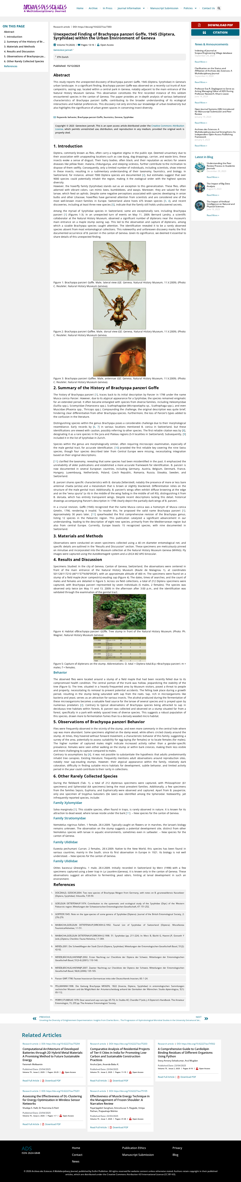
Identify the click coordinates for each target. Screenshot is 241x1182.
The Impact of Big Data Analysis (218, 185)
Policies (188, 8)
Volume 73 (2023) (66, 44)
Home (80, 8)
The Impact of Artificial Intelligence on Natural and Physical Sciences (221, 204)
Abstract (9, 31)
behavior (72, 117)
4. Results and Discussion (19, 51)
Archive (93, 8)
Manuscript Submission (164, 8)
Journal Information (129, 8)
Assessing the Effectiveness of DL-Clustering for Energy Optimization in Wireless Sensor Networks (52, 1100)
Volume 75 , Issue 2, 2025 (34, 1072)
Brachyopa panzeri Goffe (90, 117)
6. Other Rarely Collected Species (24, 61)
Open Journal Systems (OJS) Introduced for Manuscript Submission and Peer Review (214, 112)
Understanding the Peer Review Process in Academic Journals (221, 166)
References (10, 66)
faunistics (109, 117)
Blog (175, 1155)
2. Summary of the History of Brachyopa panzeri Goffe (25, 41)
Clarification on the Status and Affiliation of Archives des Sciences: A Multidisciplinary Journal (213, 71)
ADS (27, 1148)
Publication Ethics (134, 1148)
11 (55, 461)
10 (116, 447)
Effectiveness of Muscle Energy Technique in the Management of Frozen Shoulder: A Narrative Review (120, 1100)
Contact (77, 1155)
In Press (107, 8)
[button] (219, 8)
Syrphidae (128, 117)
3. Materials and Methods (19, 46)
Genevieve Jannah (62, 50)
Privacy (177, 1148)
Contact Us (208, 8)
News (75, 1161)
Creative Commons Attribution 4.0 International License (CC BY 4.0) (141, 1174)
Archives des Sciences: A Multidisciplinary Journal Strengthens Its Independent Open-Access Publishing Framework (215, 133)
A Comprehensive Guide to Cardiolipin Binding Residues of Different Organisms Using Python (185, 1052)
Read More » (201, 61)
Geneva (118, 117)
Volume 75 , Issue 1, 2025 (101, 1119)
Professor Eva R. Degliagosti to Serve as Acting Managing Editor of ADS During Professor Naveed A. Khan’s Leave (214, 91)
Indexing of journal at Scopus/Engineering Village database (213, 51)
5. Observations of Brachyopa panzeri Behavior (25, 56)
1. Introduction (13, 36)
